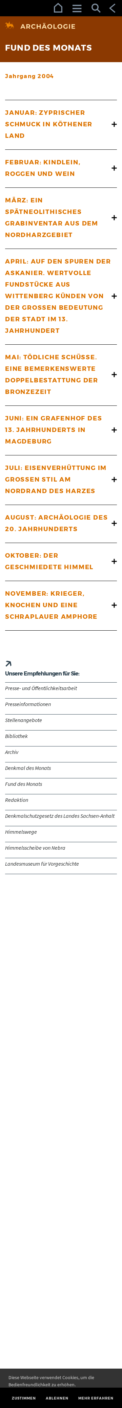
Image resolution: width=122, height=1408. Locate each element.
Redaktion (16, 799)
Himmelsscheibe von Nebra (35, 847)
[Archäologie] (61, 26)
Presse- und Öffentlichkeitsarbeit (41, 688)
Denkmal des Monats (28, 767)
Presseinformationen (28, 704)
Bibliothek (16, 736)
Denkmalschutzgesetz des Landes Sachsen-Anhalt (60, 815)
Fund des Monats (23, 783)
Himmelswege (21, 831)
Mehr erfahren (96, 1398)
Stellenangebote (23, 720)
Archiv (11, 751)
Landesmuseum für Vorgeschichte (42, 863)
